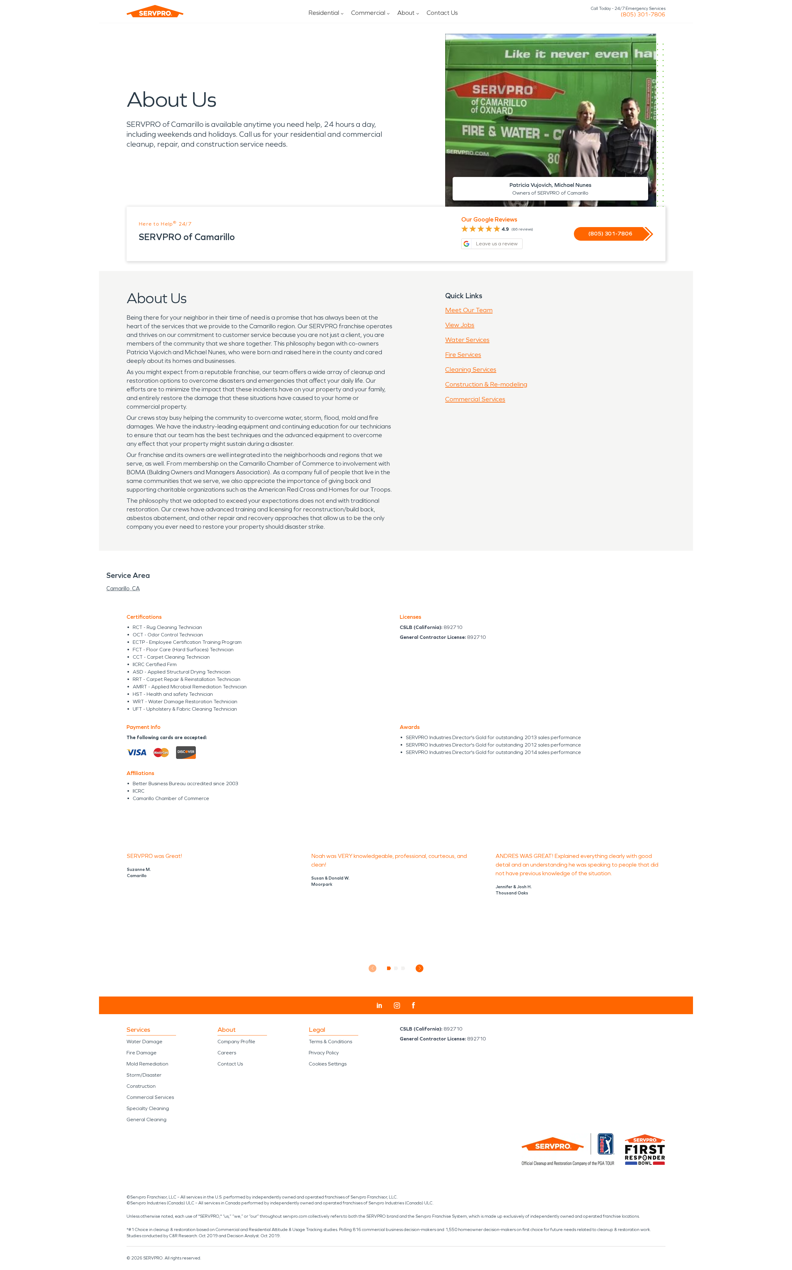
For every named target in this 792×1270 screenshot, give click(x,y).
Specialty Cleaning (148, 1108)
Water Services (467, 340)
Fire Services (463, 355)
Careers (226, 1053)
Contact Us (442, 12)
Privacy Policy (324, 1053)
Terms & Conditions (330, 1041)
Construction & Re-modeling (486, 384)
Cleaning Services (470, 369)
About (406, 13)
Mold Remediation (147, 1064)
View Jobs (459, 325)
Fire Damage (142, 1053)
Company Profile (236, 1041)
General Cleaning (146, 1119)
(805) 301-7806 (643, 14)
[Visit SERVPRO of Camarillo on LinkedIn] (379, 1005)
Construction (141, 1086)
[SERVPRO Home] (155, 11)
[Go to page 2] (396, 968)
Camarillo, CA (123, 588)
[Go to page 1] (389, 968)
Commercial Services (475, 399)
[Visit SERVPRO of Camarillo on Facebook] (413, 1005)
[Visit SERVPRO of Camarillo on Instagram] (397, 1005)
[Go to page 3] (403, 968)
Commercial (368, 13)
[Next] (419, 968)
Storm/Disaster (144, 1075)
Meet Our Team (469, 310)
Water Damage (144, 1041)
